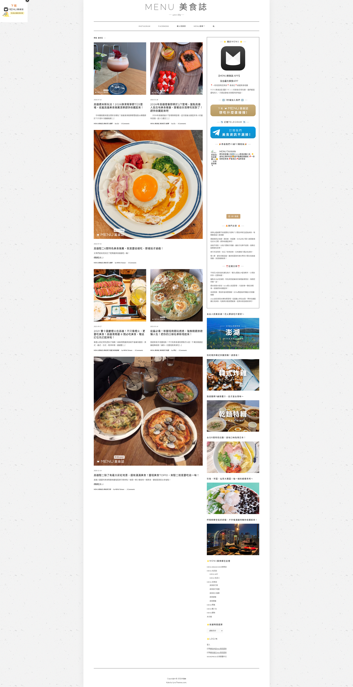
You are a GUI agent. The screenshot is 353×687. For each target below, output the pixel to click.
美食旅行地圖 (107, 350)
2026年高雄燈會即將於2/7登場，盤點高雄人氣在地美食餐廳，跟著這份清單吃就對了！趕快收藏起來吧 (176, 107)
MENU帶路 (211, 605)
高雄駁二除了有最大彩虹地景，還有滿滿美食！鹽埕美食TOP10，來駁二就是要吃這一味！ (146, 475)
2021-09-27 (97, 326)
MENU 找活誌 (212, 571)
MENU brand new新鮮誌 (217, 567)
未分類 (209, 617)
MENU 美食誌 (176, 7)
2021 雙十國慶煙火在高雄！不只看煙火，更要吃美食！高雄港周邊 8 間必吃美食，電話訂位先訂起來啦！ (119, 334)
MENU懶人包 (212, 609)
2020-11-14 (97, 470)
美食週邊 (213, 601)
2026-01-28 (154, 100)
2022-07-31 (97, 244)
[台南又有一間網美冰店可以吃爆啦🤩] (247, 205)
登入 (208, 645)
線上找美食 (181, 26)
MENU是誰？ (199, 26)
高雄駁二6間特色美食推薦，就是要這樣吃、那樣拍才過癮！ (129, 248)
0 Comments (125, 123)
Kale (184, 678)
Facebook (163, 26)
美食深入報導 (107, 123)
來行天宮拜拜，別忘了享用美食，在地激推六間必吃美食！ (231, 252)
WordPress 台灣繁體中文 (217, 657)
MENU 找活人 (215, 578)
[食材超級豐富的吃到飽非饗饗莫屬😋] (233, 176)
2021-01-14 (154, 326)
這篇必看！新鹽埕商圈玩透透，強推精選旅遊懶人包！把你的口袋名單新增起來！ (176, 333)
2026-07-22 (97, 100)
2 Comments (131, 489)
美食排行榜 (107, 489)
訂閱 (217, 649)
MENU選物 (211, 613)
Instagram (144, 26)
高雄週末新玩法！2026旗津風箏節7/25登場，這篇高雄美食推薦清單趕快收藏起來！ (119, 106)
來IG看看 (234, 216)
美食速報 (116, 350)
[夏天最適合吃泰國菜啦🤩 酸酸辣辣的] (247, 190)
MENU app (214, 574)
